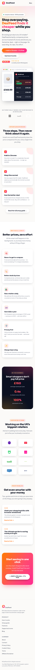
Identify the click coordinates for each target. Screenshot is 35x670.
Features (4, 625)
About (4, 639)
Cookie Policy (6, 648)
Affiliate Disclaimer (7, 653)
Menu (30, 3)
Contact (4, 642)
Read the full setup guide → (17, 210)
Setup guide (6, 623)
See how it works (10, 56)
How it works (6, 620)
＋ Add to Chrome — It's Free (14, 50)
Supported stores (7, 628)
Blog (3, 631)
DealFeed (10, 3)
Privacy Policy (6, 645)
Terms (4, 651)
